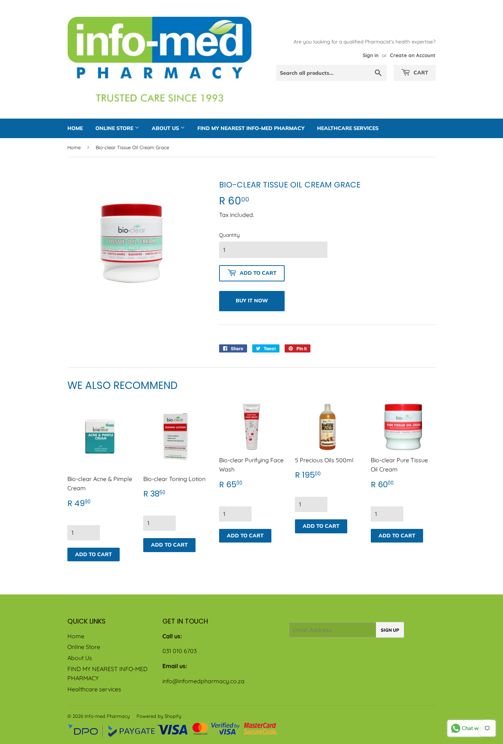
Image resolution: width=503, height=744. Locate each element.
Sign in (371, 55)
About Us (166, 128)
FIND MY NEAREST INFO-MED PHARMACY (251, 128)
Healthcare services (348, 128)
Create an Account (413, 55)
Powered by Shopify (159, 716)
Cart (420, 72)
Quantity (229, 235)
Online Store (115, 128)
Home (75, 128)
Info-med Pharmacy (107, 716)
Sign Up (390, 630)
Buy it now (252, 300)
